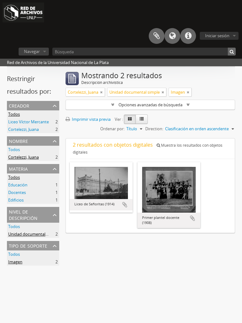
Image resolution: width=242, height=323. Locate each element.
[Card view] (130, 119)
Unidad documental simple (33, 234)
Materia (18, 168)
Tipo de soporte (28, 245)
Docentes (17, 192)
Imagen (15, 262)
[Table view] (141, 119)
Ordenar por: (112, 129)
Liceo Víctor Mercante (28, 122)
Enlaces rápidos (188, 36)
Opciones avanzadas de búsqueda (150, 105)
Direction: (154, 129)
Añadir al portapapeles (125, 205)
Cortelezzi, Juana (23, 129)
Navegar (32, 51)
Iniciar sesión (217, 35)
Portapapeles (156, 36)
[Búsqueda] (232, 52)
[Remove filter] (101, 92)
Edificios (16, 200)
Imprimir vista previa (91, 119)
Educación (17, 185)
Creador (19, 105)
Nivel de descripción (23, 214)
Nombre (18, 140)
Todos (14, 114)
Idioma (172, 36)
